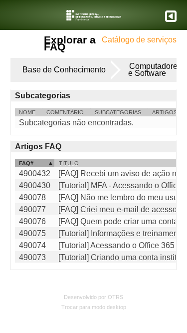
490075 (32, 233)
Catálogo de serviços (139, 39)
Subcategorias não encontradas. (76, 122)
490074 (32, 245)
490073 (32, 257)
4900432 (34, 173)
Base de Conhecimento (64, 69)
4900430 (34, 185)
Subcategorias (118, 112)
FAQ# (26, 163)
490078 (32, 197)
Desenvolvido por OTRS (93, 297)
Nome (27, 112)
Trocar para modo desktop (93, 307)
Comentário (65, 112)
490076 (32, 221)
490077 (32, 209)
